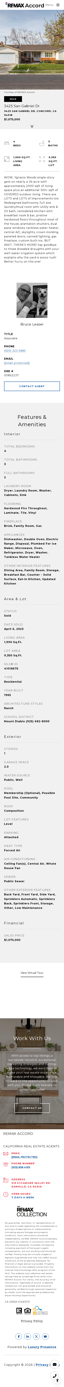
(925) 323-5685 (15, 350)
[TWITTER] (36, 1336)
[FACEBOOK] (18, 1336)
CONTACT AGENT (32, 386)
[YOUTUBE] (45, 1336)
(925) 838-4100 (20, 1167)
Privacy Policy (32, 1321)
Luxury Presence (42, 1347)
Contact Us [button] (32, 1108)
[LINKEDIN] (27, 1336)
